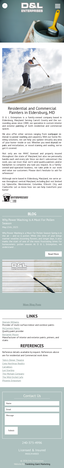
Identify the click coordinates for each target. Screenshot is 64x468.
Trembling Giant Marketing (37, 464)
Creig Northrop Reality (13, 363)
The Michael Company (13, 373)
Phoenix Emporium (11, 380)
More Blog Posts (32, 304)
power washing (19, 136)
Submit (11, 430)
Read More (53, 253)
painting (20, 125)
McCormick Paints (11, 328)
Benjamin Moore (10, 334)
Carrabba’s (7, 366)
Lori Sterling (8, 370)
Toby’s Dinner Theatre (13, 360)
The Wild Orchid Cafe (12, 377)
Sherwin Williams (10, 322)
